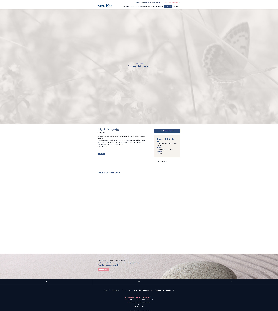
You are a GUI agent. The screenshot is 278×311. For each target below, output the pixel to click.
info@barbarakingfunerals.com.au (140, 302)
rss (231, 282)
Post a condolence (167, 131)
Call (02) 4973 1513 (172, 3)
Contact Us (176, 6)
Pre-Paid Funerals (158, 6)
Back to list (101, 153)
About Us (126, 6)
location (139, 282)
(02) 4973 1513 (140, 304)
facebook (46, 282)
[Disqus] (139, 193)
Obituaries (168, 6)
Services (133, 6)
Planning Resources (144, 6)
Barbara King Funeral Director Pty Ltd (105, 4)
